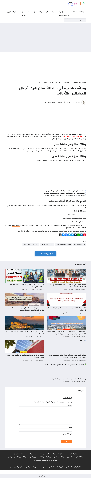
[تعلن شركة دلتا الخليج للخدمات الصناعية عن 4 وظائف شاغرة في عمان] (66, 303)
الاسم (70, 427)
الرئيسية (83, 82)
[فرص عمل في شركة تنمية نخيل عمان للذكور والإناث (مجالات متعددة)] (24, 327)
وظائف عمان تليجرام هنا (71, 218)
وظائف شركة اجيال (74, 160)
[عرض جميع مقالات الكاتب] (84, 102)
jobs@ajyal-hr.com (79, 211)
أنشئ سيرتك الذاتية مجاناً (45, 254)
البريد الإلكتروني (67, 434)
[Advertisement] (45, 37)
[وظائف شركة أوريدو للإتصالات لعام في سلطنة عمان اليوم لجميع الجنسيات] (24, 350)
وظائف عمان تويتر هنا (75, 214)
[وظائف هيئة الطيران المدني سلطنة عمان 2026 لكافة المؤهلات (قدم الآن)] (24, 280)
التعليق (69, 405)
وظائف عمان (16, 225)
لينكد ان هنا (74, 222)
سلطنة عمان (76, 82)
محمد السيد (70, 102)
